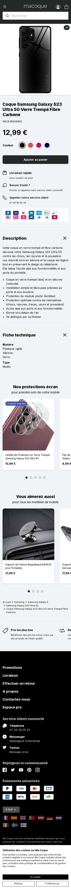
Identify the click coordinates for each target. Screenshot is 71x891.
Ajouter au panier (36, 159)
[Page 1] (27, 478)
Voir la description (12, 121)
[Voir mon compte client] (58, 6)
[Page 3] (35, 478)
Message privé (18, 752)
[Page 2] (31, 478)
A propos (10, 691)
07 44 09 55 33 (19, 730)
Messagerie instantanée (24, 741)
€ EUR (9, 809)
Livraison (10, 675)
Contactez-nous (16, 699)
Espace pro (12, 707)
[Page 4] (40, 478)
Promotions (12, 667)
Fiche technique (19, 334)
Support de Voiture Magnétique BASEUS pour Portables (28, 566)
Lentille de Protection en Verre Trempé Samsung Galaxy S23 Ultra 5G (27, 456)
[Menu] (13, 7)
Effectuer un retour (19, 683)
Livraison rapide (20, 173)
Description (15, 238)
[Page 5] (44, 478)
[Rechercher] (7, 15)
